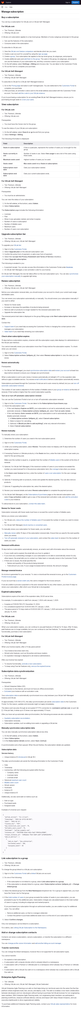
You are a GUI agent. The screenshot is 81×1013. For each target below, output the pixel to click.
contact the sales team (37, 504)
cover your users (28, 100)
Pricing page (15, 86)
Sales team (8, 332)
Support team (9, 327)
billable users (54, 460)
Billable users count (11, 783)
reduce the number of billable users (28, 520)
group (13, 56)
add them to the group (32, 59)
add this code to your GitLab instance (31, 93)
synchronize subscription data (41, 370)
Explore (8, 2)
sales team (54, 538)
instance (67, 390)
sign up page (42, 54)
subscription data (11, 695)
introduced (22, 757)
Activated (7, 691)
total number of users (16, 897)
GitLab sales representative (60, 1004)
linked (34, 873)
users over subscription (53, 473)
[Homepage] (2, 2)
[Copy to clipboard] (77, 814)
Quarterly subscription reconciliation (17, 718)
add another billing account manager (48, 943)
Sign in (68, 2)
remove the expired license (40, 666)
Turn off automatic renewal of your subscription (21, 538)
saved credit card (23, 581)
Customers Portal (68, 86)
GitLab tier (17, 245)
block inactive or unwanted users (35, 525)
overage (55, 469)
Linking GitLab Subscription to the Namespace (29, 928)
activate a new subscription (31, 664)
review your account (62, 370)
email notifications (41, 379)
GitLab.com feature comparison (22, 51)
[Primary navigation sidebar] (2, 7)
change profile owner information (20, 943)
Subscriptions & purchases (37, 494)
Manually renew (10, 533)
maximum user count (18, 780)
